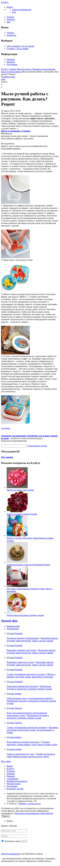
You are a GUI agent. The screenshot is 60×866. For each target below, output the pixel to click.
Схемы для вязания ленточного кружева (26, 674)
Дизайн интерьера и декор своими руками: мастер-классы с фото (31, 755)
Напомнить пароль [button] (34, 854)
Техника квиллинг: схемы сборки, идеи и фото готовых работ (32, 743)
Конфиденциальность (17, 781)
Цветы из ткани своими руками (22, 514)
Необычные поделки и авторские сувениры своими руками (29, 687)
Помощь (11, 59)
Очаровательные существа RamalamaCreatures (28, 564)
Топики (10, 17)
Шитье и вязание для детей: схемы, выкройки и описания (31, 675)
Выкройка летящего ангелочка (21, 650)
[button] (10, 7)
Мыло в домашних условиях (16, 131)
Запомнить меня (12, 841)
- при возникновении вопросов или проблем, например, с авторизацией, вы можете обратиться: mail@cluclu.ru (28, 859)
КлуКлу (5, 2)
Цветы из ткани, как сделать (20, 490)
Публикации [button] (13, 629)
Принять (5, 816)
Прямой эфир (9, 620)
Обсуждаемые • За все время (20, 46)
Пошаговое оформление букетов (22, 686)
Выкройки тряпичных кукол (20, 662)
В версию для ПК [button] (15, 789)
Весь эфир (6, 761)
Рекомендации (14, 783)
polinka (17, 693)
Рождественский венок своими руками (25, 615)
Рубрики (11, 19)
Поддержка (12, 64)
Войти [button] (10, 821)
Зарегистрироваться (10, 854)
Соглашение (12, 778)
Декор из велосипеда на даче (20, 754)
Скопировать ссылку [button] (37, 446)
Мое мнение (7, 457)
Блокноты (11, 35)
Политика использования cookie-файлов (34, 813)
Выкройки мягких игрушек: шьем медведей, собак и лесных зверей (32, 639)
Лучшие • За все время (17, 48)
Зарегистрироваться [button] (21, 9)
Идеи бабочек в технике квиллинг (23, 742)
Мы (8, 22)
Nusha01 (18, 633)
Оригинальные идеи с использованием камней (29, 698)
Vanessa (18, 708)
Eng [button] (14, 12)
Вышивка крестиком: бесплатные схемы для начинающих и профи (32, 730)
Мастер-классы (24, 69)
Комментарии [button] (13, 626)
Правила (11, 62)
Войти (10, 766)
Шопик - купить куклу (30, 803)
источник (5, 428)
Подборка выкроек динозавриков (23, 638)
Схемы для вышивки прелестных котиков (27, 727)
